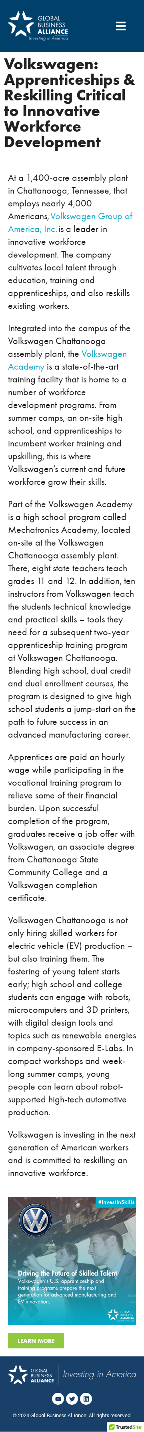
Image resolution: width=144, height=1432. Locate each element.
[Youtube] (58, 1399)
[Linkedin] (86, 1399)
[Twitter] (72, 1399)
